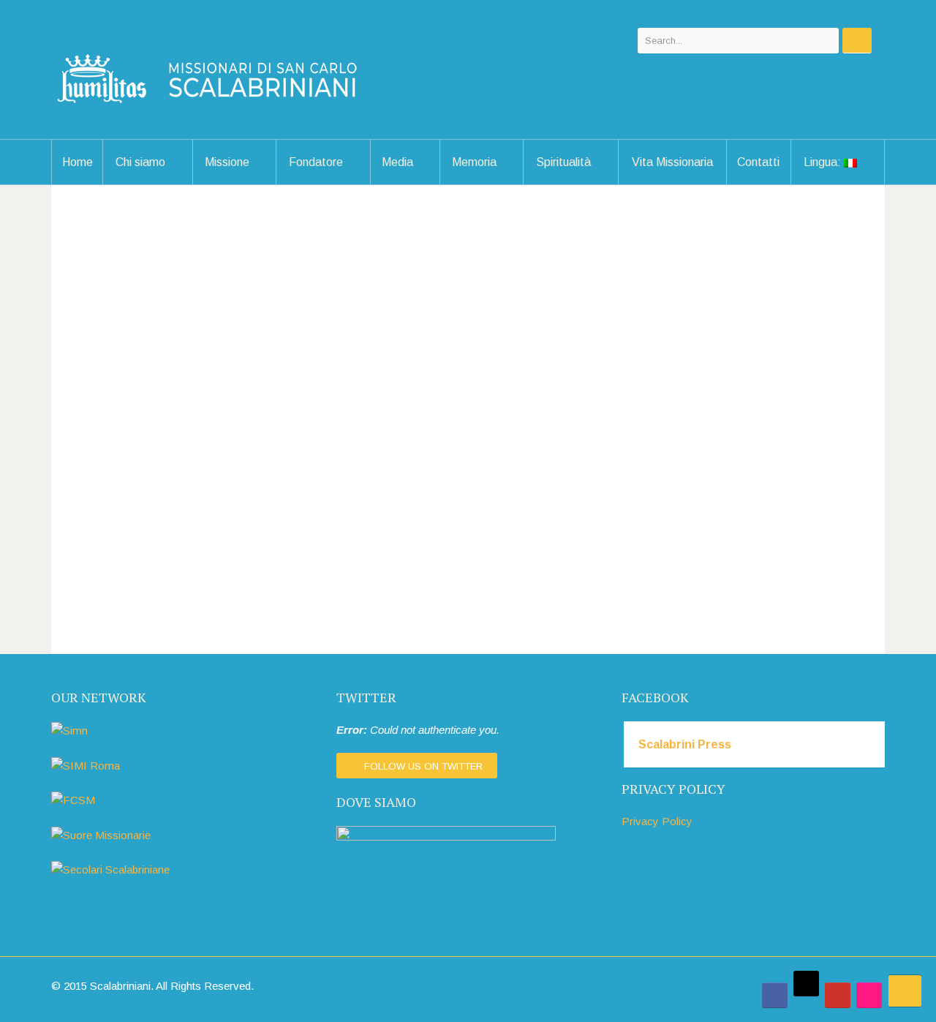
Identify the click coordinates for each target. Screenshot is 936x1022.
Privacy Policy (657, 821)
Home (77, 162)
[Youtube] (837, 995)
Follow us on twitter (423, 766)
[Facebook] (775, 995)
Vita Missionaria (672, 162)
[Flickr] (869, 995)
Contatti (758, 162)
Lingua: (824, 162)
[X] (806, 983)
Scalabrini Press (684, 744)
